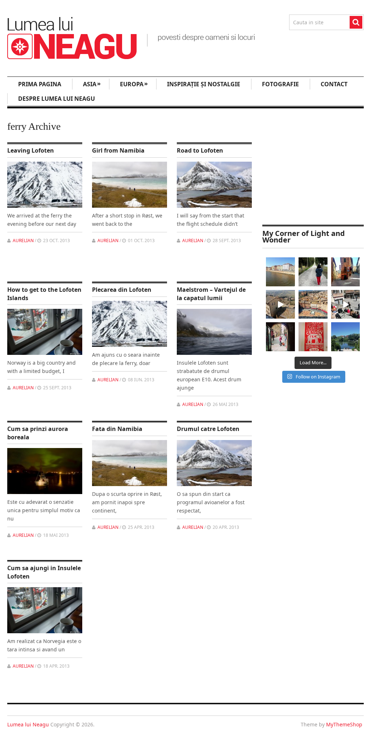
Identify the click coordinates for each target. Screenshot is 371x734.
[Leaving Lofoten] (44, 185)
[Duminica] (345, 336)
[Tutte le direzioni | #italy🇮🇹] (345, 271)
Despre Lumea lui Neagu (56, 99)
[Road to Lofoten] (214, 185)
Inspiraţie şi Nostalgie (203, 84)
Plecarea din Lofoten (121, 290)
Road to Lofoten (200, 150)
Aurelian (23, 240)
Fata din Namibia (117, 429)
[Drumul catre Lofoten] (214, 463)
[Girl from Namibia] (129, 185)
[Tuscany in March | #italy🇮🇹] (280, 304)
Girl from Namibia (118, 150)
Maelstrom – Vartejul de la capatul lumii (211, 294)
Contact (334, 84)
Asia (92, 83)
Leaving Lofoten (30, 150)
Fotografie (280, 84)
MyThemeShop (344, 724)
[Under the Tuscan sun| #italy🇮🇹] (345, 304)
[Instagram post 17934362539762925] (313, 336)
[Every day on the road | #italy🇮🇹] (313, 271)
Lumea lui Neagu (28, 724)
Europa (134, 83)
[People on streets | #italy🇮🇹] (280, 336)
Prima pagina (39, 84)
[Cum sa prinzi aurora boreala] (44, 471)
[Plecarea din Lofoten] (129, 324)
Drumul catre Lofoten (208, 429)
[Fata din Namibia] (129, 463)
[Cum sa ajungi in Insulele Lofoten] (44, 610)
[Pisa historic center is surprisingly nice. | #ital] (280, 271)
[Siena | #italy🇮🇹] (313, 304)
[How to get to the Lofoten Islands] (44, 332)
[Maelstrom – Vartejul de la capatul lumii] (214, 332)
